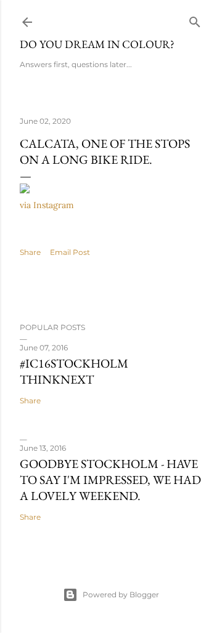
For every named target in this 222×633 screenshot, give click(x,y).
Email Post (70, 252)
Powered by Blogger (121, 594)
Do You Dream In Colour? (97, 44)
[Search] (194, 19)
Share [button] (30, 252)
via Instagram (47, 205)
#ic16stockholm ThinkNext (74, 371)
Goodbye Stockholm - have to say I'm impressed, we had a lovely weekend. (110, 480)
